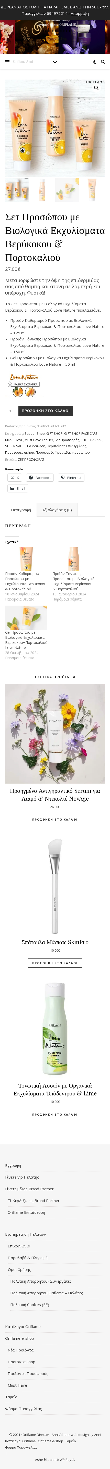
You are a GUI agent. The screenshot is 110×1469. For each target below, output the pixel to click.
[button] (96, 88)
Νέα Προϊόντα (21, 1349)
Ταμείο (11, 1396)
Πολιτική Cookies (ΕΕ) (29, 1304)
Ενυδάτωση (36, 446)
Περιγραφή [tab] (21, 509)
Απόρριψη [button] (80, 13)
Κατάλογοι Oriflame (23, 1326)
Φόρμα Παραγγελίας (23, 1408)
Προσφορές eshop (19, 452)
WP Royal (67, 1459)
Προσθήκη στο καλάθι (46, 411)
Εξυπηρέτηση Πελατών (25, 1234)
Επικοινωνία (19, 1245)
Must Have (17, 1385)
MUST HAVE (14, 440)
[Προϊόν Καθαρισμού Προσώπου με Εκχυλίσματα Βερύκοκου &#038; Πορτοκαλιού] (26, 559)
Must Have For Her (39, 440)
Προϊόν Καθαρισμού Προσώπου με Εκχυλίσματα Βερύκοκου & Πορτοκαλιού (26, 581)
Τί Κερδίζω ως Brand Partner (34, 1200)
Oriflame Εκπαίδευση (26, 1212)
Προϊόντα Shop (21, 1361)
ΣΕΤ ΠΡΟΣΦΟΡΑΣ (31, 459)
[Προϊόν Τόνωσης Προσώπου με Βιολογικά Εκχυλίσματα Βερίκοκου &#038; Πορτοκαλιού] (73, 559)
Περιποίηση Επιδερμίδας (66, 446)
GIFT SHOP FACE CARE (80, 433)
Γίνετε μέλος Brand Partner (29, 1188)
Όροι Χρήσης (19, 1269)
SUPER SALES (15, 446)
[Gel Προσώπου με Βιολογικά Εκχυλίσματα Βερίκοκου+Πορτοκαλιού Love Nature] (26, 618)
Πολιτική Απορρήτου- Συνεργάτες (41, 1281)
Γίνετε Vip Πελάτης (22, 1177)
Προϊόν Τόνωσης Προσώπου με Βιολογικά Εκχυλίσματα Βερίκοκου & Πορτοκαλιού (73, 581)
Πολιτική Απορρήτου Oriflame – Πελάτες (46, 1292)
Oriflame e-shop (19, 1338)
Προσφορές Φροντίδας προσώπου (63, 452)
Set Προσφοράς (67, 440)
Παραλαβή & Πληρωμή (28, 1257)
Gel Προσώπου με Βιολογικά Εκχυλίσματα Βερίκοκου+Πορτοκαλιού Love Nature (26, 640)
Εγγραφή (13, 1165)
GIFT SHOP (54, 433)
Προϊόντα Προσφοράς (28, 1373)
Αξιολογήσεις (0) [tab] (57, 509)
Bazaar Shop (35, 433)
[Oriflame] (55, 28)
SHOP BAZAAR (92, 440)
